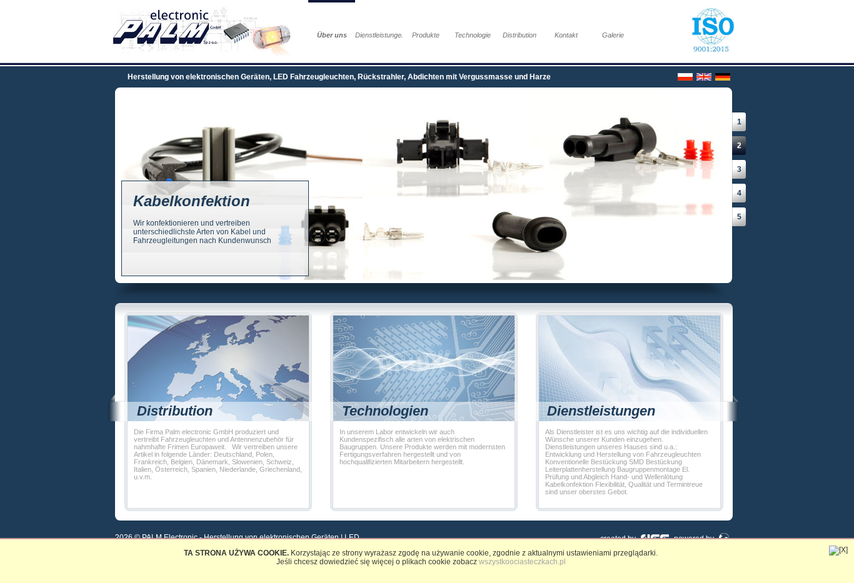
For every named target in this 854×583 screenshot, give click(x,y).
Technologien (385, 411)
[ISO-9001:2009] (715, 31)
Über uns (332, 35)
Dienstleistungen (378, 35)
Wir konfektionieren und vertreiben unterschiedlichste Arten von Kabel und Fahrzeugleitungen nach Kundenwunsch (202, 218)
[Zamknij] (838, 551)
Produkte (426, 35)
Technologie (473, 35)
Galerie (613, 35)
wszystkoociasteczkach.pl (522, 561)
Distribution (519, 35)
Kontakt (566, 35)
